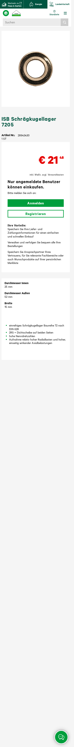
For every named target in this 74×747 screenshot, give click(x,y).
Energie (38, 4)
